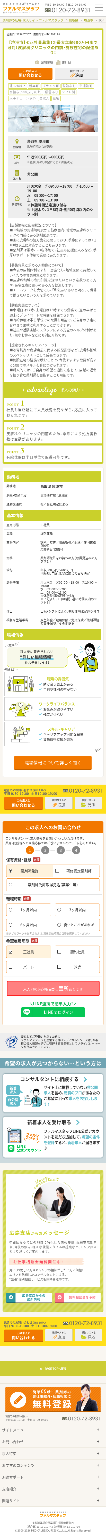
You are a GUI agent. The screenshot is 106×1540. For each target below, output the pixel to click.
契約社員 (77, 951)
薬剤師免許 (30, 870)
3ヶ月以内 (77, 909)
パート (28, 966)
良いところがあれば (79, 924)
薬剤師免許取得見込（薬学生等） (53, 884)
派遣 (77, 966)
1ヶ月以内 (28, 909)
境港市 (88, 20)
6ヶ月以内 (28, 924)
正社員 (28, 951)
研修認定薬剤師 (79, 870)
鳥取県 (73, 20)
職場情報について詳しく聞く (53, 762)
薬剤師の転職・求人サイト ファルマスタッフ (33, 20)
